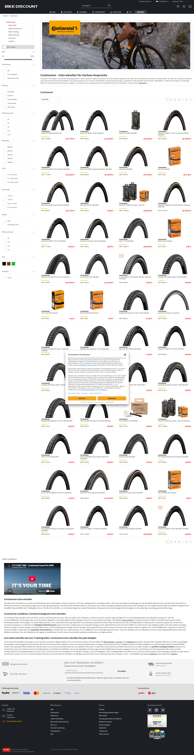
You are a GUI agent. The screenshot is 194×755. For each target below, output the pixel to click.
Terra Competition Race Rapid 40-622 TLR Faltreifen (94, 456)
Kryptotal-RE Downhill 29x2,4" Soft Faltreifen (173, 384)
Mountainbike (109, 642)
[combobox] (94, 5)
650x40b (10, 162)
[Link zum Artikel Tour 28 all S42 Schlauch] (57, 300)
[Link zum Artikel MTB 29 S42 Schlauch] (174, 228)
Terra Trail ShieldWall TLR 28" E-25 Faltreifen (56, 492)
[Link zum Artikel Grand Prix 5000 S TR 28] (96, 120)
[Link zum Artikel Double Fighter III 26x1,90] (135, 372)
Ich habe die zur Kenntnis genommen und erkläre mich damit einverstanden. (98, 679)
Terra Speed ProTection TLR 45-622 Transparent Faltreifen (57, 528)
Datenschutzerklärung (85, 678)
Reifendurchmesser (7, 113)
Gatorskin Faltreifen (125, 168)
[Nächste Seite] (190, 99)
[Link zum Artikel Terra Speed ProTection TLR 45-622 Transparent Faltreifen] (57, 516)
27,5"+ (9, 135)
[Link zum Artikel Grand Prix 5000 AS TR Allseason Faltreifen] (57, 156)
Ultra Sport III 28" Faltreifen (89, 204)
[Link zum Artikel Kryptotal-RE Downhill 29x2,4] (174, 372)
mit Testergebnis (12, 74)
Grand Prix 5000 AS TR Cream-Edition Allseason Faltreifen (174, 205)
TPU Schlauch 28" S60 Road (128, 420)
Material (4, 214)
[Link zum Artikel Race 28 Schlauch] (174, 156)
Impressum (54, 716)
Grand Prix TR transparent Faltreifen (92, 492)
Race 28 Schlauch (164, 168)
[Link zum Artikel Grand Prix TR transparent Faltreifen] (96, 480)
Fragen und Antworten (11, 710)
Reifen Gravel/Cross (15, 29)
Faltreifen (10, 96)
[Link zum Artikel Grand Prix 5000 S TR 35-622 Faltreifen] (174, 336)
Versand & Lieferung (57, 728)
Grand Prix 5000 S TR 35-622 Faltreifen (171, 348)
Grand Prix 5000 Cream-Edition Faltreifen (55, 204)
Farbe (3, 257)
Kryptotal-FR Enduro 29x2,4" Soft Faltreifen (172, 276)
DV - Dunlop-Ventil (12, 182)
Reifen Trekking (13, 32)
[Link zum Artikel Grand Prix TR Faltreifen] (135, 444)
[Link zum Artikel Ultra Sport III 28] (96, 192)
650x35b (10, 158)
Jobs (52, 734)
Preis (3, 52)
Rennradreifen (127, 620)
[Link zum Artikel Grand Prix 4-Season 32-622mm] (174, 300)
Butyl (9, 221)
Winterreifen (11, 107)
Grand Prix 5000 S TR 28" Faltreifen (92, 132)
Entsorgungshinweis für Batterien (110, 719)
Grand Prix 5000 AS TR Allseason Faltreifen (55, 168)
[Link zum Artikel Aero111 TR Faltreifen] (135, 228)
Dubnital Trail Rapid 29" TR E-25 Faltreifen (55, 276)
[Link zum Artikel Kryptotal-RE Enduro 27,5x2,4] (135, 300)
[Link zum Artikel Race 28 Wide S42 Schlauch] (174, 480)
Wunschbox (103, 716)
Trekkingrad (130, 642)
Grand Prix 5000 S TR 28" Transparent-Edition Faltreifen (173, 133)
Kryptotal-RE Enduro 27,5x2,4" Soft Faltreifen (134, 312)
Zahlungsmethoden (10, 688)
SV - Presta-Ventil (12, 178)
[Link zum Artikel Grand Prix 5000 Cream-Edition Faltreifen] (57, 192)
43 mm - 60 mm (12, 203)
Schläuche (11, 38)
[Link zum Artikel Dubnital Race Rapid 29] (96, 336)
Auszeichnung (6, 64)
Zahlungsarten (55, 731)
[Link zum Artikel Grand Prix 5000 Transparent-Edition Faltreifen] (96, 156)
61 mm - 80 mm (12, 207)
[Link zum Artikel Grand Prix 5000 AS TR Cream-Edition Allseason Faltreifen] (174, 192)
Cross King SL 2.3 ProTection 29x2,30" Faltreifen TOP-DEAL (135, 277)
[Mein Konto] (184, 6)
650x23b (10, 147)
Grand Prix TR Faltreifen (127, 456)
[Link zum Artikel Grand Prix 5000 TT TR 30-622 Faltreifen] (96, 516)
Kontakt (101, 709)
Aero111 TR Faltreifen (126, 240)
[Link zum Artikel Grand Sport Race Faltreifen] (96, 264)
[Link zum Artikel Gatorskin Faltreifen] (135, 156)
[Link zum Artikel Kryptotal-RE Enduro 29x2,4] (57, 372)
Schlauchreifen (11, 103)
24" (8, 123)
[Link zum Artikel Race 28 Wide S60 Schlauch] (96, 300)
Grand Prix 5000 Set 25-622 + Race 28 (131, 204)
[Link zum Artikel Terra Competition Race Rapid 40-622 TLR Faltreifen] (96, 444)
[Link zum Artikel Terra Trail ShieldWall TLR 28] (57, 480)
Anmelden (122, 671)
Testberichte (103, 731)
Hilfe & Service (104, 734)
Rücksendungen (104, 725)
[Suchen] (109, 5)
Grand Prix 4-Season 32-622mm (168, 312)
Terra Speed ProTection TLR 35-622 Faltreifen (95, 420)
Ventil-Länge (5, 189)
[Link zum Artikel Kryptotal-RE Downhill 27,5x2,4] (57, 408)
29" (8, 250)
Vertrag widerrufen (14, 721)
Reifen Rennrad (13, 35)
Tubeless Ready (12, 99)
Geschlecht (5, 271)
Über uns (54, 725)
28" (8, 246)
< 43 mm (10, 196)
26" (8, 127)
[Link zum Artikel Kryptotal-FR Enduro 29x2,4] (174, 264)
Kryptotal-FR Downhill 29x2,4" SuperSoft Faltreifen (54, 348)
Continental (10, 22)
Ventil (3, 168)
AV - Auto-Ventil (12, 174)
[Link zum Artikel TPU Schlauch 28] (135, 408)
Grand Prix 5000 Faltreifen (128, 132)
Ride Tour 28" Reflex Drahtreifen (130, 348)
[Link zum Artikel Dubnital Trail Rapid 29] (57, 264)
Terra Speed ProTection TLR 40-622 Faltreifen (173, 456)
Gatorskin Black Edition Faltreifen (130, 528)
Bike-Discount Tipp (13, 78)
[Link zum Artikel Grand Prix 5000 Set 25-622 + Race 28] (135, 192)
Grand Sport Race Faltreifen (89, 276)
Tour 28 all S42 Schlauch (49, 312)
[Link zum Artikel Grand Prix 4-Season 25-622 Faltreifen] (96, 228)
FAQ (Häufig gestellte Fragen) (109, 712)
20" (8, 119)
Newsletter (102, 728)
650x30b (10, 151)
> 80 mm (10, 199)
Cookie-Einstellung (57, 719)
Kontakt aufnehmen (11, 716)
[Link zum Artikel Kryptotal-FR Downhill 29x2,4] (57, 336)
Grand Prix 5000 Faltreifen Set (51, 132)
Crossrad (118, 642)
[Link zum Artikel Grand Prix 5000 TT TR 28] (57, 228)
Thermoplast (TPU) (13, 225)
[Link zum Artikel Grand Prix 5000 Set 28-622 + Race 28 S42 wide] (174, 408)
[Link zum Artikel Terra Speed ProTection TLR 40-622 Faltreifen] (174, 444)
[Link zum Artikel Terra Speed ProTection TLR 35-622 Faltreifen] (96, 408)
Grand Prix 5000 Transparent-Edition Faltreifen (96, 168)
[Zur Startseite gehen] (21, 6)
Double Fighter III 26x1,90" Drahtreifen (132, 384)
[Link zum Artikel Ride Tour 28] (135, 336)
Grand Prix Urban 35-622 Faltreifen (131, 492)
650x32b (10, 155)
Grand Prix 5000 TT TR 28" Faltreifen (53, 240)
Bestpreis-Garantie (105, 722)
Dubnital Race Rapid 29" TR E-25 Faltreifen (94, 348)
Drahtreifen (10, 92)
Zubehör (11, 41)
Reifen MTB (12, 25)
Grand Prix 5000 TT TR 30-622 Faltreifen (93, 528)
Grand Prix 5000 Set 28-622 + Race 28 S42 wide (174, 420)
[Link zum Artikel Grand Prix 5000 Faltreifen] (135, 120)
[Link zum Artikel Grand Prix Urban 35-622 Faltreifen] (135, 480)
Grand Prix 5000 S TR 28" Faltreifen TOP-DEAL (173, 528)
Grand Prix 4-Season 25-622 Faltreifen (93, 240)
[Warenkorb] (189, 6)
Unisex (9, 278)
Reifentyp (5, 85)
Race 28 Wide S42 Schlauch (167, 492)
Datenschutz (55, 712)
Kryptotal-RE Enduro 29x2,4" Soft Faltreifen (55, 384)
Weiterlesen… (143, 83)
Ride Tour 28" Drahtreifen (50, 456)
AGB (52, 709)
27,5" (8, 131)
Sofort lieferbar (11, 47)
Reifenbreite (5, 141)
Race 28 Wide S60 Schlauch (89, 312)
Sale (8, 70)
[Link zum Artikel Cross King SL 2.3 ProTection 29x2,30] (135, 264)
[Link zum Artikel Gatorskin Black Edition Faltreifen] (135, 516)
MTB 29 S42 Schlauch (165, 240)
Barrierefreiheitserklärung (59, 722)
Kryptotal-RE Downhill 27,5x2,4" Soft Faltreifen (57, 420)
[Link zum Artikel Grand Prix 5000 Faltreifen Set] (57, 120)
